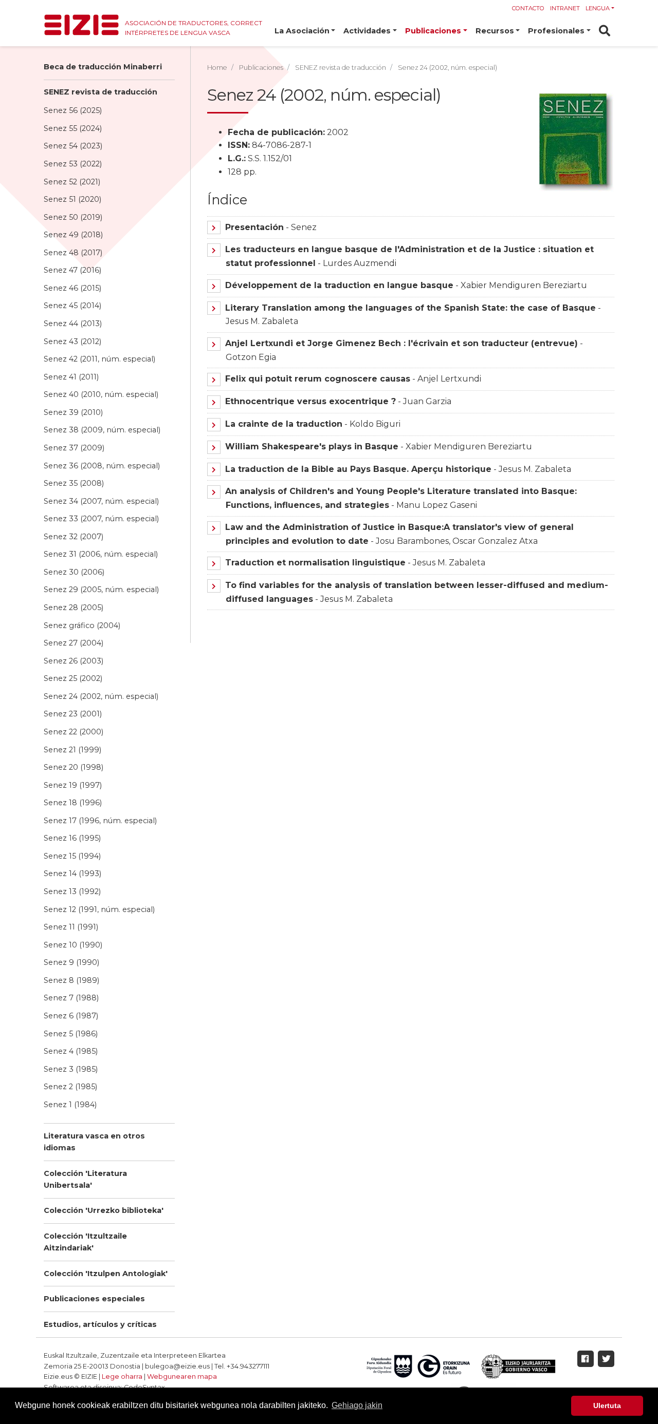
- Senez (271, 227)
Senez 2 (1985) (70, 1086)
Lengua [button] (598, 8)
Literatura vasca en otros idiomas (94, 1141)
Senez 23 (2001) (73, 713)
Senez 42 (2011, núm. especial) (99, 359)
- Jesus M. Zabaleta (398, 469)
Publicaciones (261, 67)
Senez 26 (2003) (73, 661)
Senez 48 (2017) (73, 252)
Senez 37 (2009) (74, 447)
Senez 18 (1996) (73, 802)
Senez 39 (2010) (73, 412)
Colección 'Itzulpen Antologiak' (106, 1273)
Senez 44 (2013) (73, 323)
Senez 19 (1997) (73, 785)
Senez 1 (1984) (70, 1104)
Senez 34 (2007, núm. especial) (101, 501)
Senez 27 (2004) (73, 643)
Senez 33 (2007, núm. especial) (101, 518)
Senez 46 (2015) (72, 288)
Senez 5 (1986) (71, 1033)
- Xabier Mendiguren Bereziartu (406, 285)
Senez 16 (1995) (72, 838)
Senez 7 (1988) (71, 997)
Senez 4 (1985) (71, 1051)
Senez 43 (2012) (72, 341)
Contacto (528, 8)
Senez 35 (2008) (74, 483)
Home (217, 67)
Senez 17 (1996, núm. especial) (100, 820)
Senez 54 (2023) (73, 145)
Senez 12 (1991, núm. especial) (99, 909)
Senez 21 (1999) (72, 749)
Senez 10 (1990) (73, 945)
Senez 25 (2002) (73, 678)
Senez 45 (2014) (72, 305)
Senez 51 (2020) (72, 199)
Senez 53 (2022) (73, 163)
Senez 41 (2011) (71, 377)
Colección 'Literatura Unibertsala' (85, 1179)
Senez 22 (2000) (73, 731)
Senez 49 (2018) (73, 234)
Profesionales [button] (556, 30)
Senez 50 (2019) (73, 217)
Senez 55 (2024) (73, 128)
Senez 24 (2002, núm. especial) (101, 696)
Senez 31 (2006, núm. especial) (101, 554)
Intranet (565, 8)
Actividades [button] (367, 30)
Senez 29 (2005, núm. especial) (101, 589)
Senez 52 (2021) (72, 181)
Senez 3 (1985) (71, 1069)
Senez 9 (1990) (71, 962)
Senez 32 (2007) (73, 536)
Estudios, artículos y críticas (100, 1324)
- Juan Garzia (338, 401)
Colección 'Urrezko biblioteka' (103, 1210)
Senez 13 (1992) (72, 891)
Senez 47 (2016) (72, 270)
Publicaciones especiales (94, 1298)
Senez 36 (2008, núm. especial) (102, 465)
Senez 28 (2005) (73, 607)
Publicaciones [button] (433, 30)
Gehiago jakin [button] (357, 1405)
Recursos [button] (495, 30)
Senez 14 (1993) (72, 873)
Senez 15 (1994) (72, 856)
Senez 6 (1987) (71, 1015)
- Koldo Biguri (312, 424)
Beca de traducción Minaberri (103, 66)
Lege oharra (122, 1376)
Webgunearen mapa (182, 1376)
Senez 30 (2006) (74, 572)
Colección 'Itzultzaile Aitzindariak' (85, 1241)
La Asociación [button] (302, 30)
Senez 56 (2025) (73, 110)
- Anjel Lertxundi (353, 379)
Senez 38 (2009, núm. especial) (102, 429)
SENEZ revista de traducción (100, 92)
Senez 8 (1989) (71, 980)
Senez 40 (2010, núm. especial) (101, 394)
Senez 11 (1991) (71, 927)
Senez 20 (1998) (73, 767)
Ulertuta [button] (607, 1405)
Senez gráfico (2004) (82, 625)
